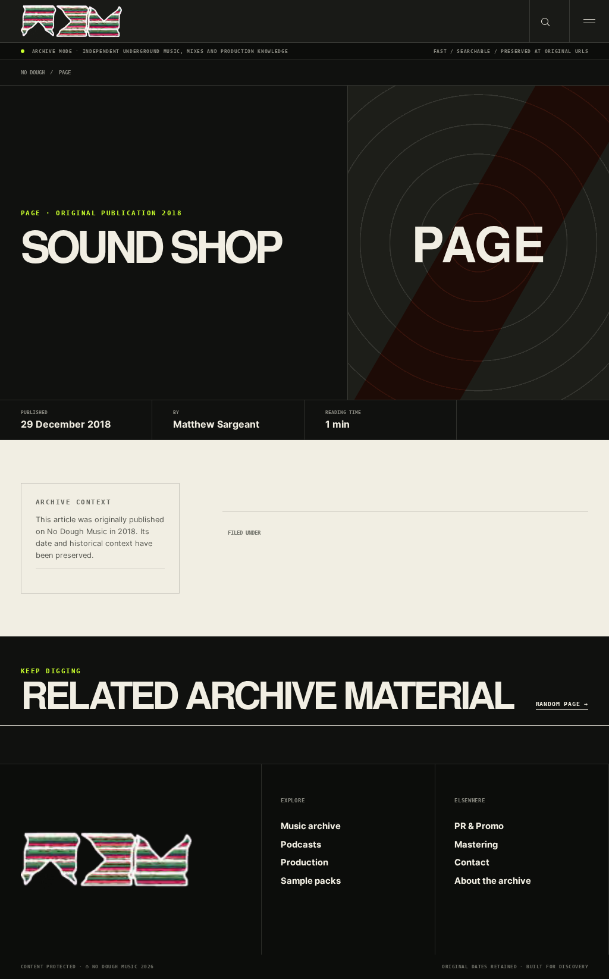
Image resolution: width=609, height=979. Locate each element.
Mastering (476, 844)
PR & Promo (479, 826)
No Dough (33, 73)
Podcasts (301, 844)
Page (65, 73)
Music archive (311, 826)
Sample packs (311, 881)
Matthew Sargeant (216, 424)
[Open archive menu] (589, 21)
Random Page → (562, 703)
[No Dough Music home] (264, 21)
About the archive (492, 881)
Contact (471, 862)
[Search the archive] (549, 21)
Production (304, 862)
